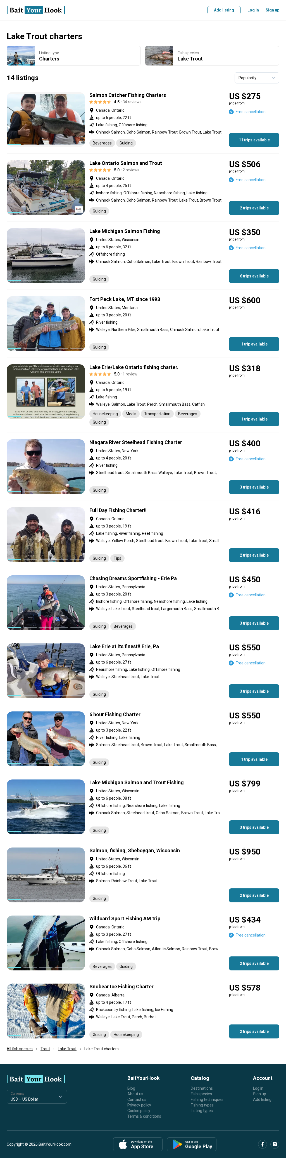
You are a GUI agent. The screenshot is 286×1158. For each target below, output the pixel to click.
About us (135, 1094)
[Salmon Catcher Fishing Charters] (143, 119)
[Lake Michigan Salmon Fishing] (143, 255)
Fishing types (202, 1105)
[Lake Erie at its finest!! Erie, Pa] (143, 671)
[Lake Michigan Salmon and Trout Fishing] (143, 807)
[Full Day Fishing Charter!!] (143, 535)
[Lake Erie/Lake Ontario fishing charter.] (143, 395)
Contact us (136, 1099)
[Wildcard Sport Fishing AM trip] (143, 943)
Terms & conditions (144, 1116)
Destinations (202, 1088)
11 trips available (254, 140)
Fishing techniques (207, 1099)
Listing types (202, 1110)
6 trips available (254, 276)
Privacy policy (139, 1105)
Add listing (224, 10)
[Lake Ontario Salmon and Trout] (143, 187)
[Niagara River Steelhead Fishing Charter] (143, 467)
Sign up (272, 10)
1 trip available (254, 344)
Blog (131, 1088)
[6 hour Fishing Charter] (143, 739)
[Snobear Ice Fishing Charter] (143, 1011)
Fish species (201, 1094)
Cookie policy (138, 1110)
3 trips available (254, 487)
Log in (253, 10)
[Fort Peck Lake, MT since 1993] (143, 324)
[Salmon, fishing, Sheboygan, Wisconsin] (143, 875)
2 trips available (254, 208)
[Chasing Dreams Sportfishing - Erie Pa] (143, 603)
